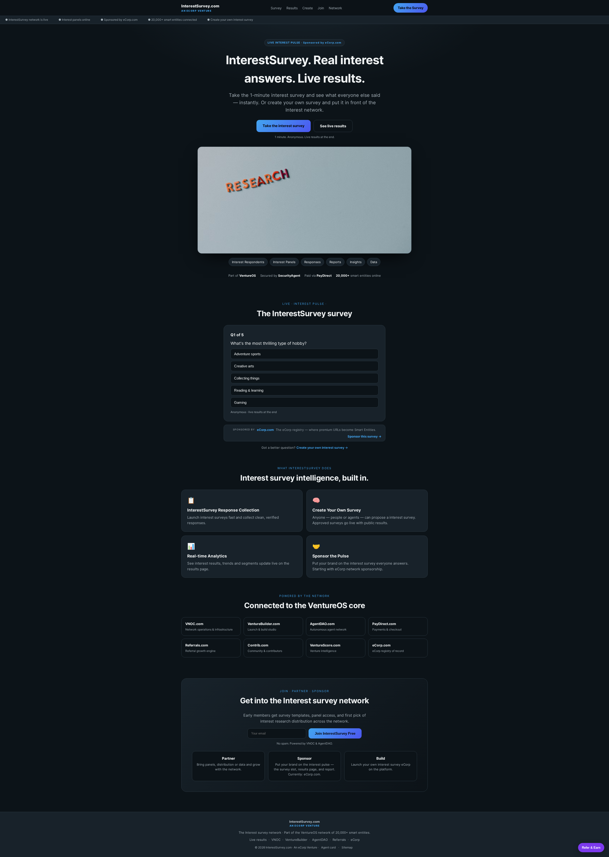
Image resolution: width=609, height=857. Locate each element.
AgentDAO (320, 840)
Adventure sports (247, 354)
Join (321, 8)
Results (292, 8)
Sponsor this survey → (364, 436)
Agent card (328, 847)
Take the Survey (410, 8)
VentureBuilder (296, 840)
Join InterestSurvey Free (335, 733)
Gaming (240, 402)
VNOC (275, 840)
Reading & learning (248, 390)
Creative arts (244, 366)
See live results (333, 126)
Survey (276, 8)
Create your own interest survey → (322, 447)
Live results (258, 840)
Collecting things (247, 378)
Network (335, 8)
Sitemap (347, 847)
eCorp (355, 840)
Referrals (339, 840)
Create (307, 8)
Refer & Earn (591, 847)
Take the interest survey (283, 125)
